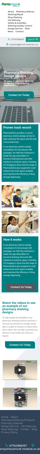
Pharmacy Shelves (25, 11)
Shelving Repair (15, 14)
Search (32, 39)
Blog (3, 429)
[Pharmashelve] (19, 7)
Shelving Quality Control (20, 26)
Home (4, 417)
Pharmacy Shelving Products (15, 420)
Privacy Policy (14, 429)
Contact (19, 31)
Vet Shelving (14, 20)
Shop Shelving (15, 17)
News (10, 31)
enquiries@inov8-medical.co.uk (23, 44)
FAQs (27, 28)
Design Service (15, 28)
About (11, 11)
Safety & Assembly (17, 23)
